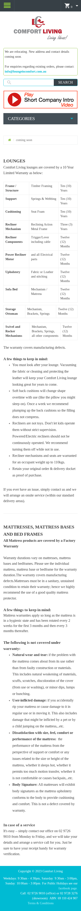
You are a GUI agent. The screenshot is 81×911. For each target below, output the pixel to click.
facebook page (67, 888)
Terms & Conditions (41, 903)
